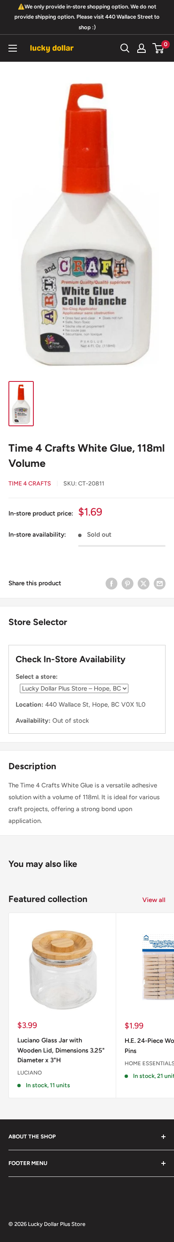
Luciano (29, 1072)
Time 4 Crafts (29, 483)
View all (154, 900)
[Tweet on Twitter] (144, 583)
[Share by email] (160, 583)
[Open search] (125, 48)
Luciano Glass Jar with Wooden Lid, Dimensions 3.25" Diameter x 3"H (61, 1050)
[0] (158, 48)
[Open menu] (12, 48)
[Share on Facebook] (111, 583)
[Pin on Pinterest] (127, 583)
